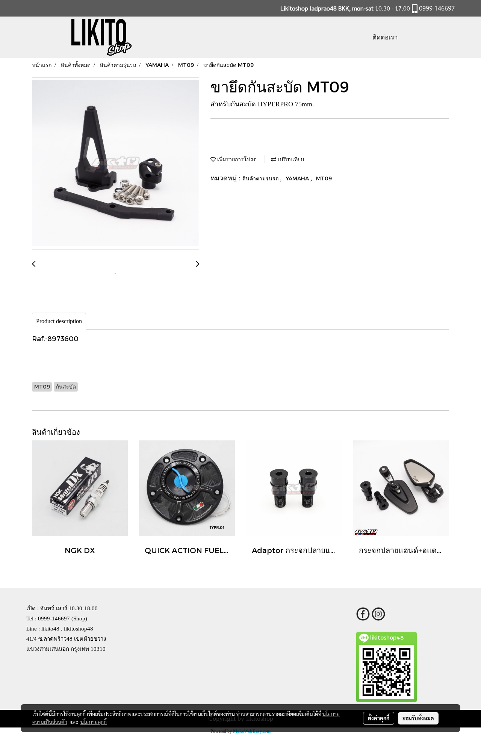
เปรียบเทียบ (290, 159)
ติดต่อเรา (385, 37)
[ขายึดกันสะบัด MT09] (115, 164)
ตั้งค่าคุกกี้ (378, 718)
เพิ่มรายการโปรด (236, 159)
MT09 (324, 178)
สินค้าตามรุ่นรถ (261, 178)
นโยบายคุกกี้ (93, 721)
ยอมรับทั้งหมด (418, 718)
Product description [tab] (59, 321)
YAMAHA (298, 178)
